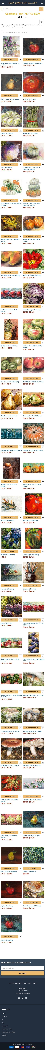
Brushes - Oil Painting (29, 589)
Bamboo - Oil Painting (29, 871)
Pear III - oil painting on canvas (10, 99)
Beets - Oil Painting (6, 623)
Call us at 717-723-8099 (23, 993)
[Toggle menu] (3, 3)
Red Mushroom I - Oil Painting (32, 765)
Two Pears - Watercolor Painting (10, 275)
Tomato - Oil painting (29, 99)
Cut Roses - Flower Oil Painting (32, 800)
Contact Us (5, 1026)
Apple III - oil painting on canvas (32, 63)
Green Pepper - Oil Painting (31, 554)
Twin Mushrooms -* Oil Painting (32, 731)
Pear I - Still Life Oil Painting (9, 871)
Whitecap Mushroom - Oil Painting (33, 695)
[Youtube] (22, 998)
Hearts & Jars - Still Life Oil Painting (11, 450)
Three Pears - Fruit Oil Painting (9, 416)
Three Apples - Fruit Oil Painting (32, 416)
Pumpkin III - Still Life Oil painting (33, 450)
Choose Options (9, 60)
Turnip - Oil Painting (6, 167)
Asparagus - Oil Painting (30, 133)
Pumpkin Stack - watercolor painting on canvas (31, 204)
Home (3, 1013)
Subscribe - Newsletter (8, 1032)
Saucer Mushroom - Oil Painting (10, 731)
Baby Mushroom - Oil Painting (32, 906)
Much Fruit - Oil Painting (8, 554)
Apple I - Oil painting (7, 906)
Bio (3, 1019)
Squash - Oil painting (7, 133)
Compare (20, 59)
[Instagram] (26, 998)
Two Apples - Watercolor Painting (33, 382)
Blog (3, 1023)
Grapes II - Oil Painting (7, 589)
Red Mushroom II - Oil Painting (10, 765)
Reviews (4, 1016)
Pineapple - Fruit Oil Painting (9, 346)
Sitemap (4, 1035)
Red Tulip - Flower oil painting (32, 275)
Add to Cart (9, 551)
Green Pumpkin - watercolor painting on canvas (31, 168)
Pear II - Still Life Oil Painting (31, 835)
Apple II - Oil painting (7, 940)
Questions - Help (7, 1029)
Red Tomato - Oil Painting (30, 520)
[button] (41, 22)
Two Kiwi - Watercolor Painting (10, 382)
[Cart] (42, 3)
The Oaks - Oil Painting (7, 520)
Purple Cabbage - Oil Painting (31, 310)
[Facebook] (18, 998)
